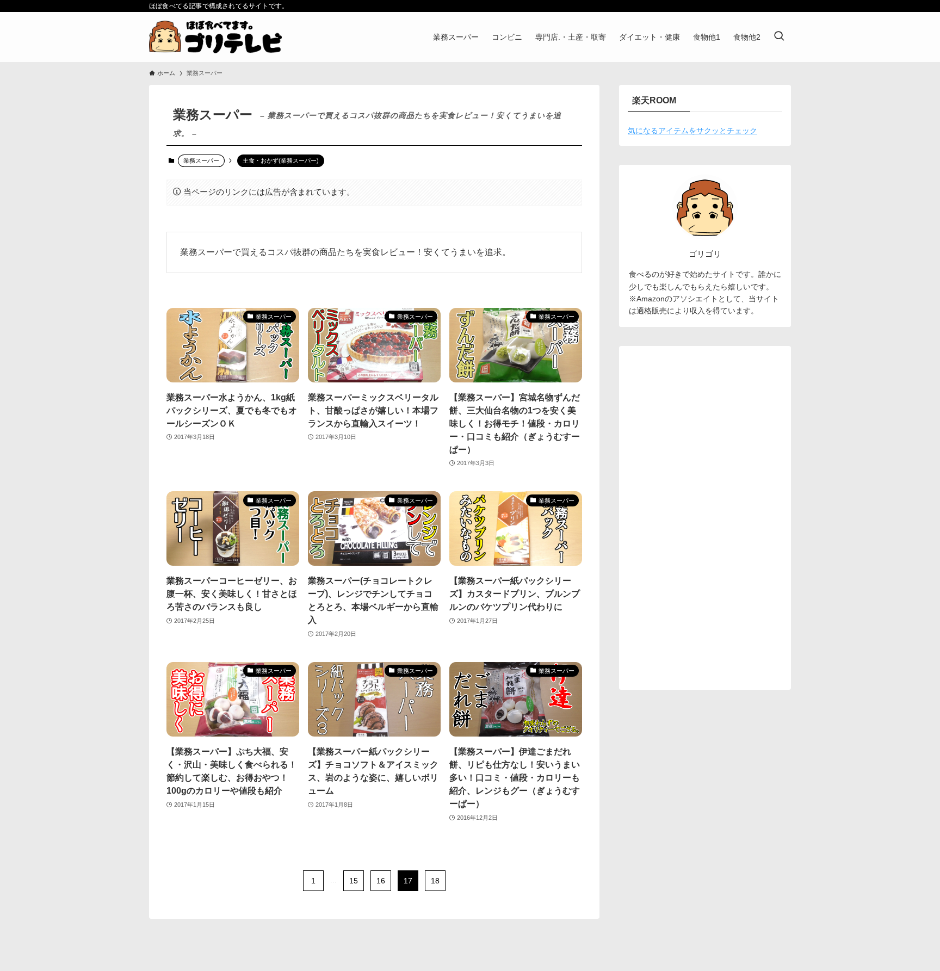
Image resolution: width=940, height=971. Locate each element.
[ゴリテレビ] (215, 37)
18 (435, 880)
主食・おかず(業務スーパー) (281, 160)
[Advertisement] (705, 518)
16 (380, 880)
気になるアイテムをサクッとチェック (692, 130)
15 (353, 880)
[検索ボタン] (779, 37)
